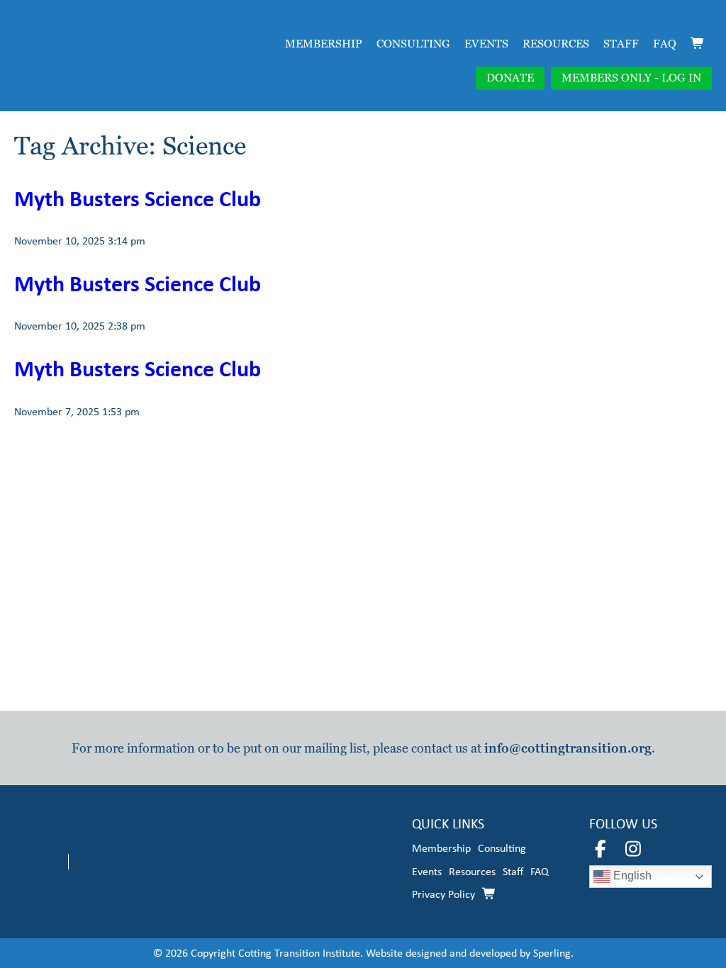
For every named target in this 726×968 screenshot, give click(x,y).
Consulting (413, 43)
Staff (621, 43)
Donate (510, 77)
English (631, 876)
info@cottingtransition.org (568, 748)
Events (486, 43)
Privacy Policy (443, 894)
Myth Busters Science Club (137, 198)
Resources (556, 43)
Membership (323, 43)
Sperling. (553, 952)
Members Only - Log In (631, 77)
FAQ (664, 43)
